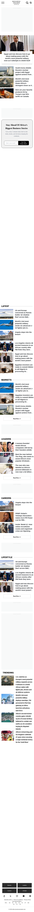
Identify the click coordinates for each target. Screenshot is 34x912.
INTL (6, 902)
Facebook (4, 896)
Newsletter (30, 896)
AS (9, 902)
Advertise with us (8, 899)
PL (17, 904)
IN (22, 902)
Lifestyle (25, 890)
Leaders (25, 885)
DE (16, 902)
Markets (9, 885)
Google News (23, 896)
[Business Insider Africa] (17, 3)
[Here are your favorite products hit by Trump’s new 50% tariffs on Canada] (17, 93)
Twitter (10, 896)
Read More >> (17, 418)
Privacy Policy (27, 899)
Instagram (17, 896)
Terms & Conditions (18, 899)
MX (28, 902)
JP (25, 902)
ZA (20, 904)
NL (14, 904)
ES (19, 902)
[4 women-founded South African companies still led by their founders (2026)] (17, 447)
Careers (9, 890)
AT (12, 902)
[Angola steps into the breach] (17, 336)
